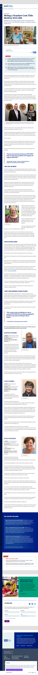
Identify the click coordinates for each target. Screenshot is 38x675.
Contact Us (5, 657)
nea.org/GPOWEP (22, 561)
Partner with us (23, 645)
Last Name (22, 610)
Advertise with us (29, 645)
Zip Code (6, 614)
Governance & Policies (15, 657)
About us (18, 645)
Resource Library (26, 657)
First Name (6, 610)
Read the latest (22, 593)
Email (21, 614)
